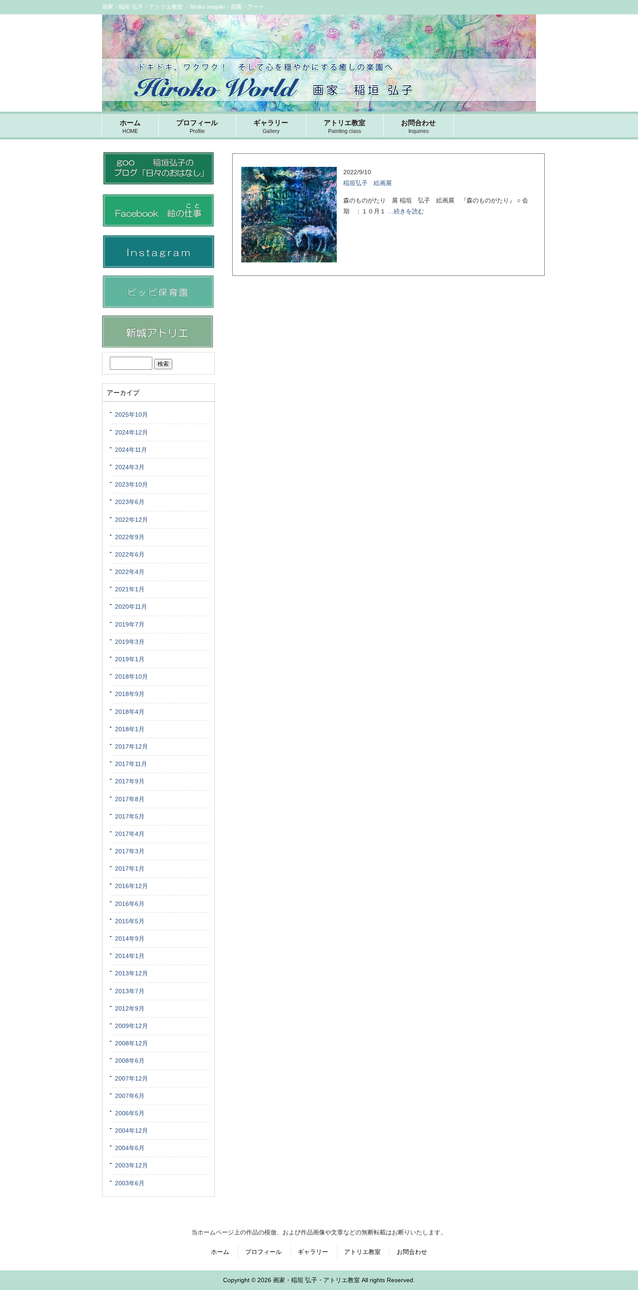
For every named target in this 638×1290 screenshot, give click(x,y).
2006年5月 (130, 1113)
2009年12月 (131, 1025)
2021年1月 (130, 589)
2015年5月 (130, 921)
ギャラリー (313, 1251)
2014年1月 (130, 955)
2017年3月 (130, 851)
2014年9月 (130, 938)
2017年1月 (130, 868)
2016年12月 (131, 885)
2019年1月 (130, 659)
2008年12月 (131, 1043)
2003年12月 (131, 1165)
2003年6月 (130, 1183)
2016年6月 (130, 903)
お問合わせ (412, 1251)
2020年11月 (131, 606)
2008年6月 (130, 1060)
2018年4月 (130, 711)
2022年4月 (130, 571)
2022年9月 (130, 537)
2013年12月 (131, 973)
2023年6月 (130, 501)
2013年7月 (130, 991)
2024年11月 (131, 449)
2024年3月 (130, 467)
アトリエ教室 (362, 1251)
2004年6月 (130, 1147)
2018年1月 (130, 729)
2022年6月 (130, 554)
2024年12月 (131, 432)
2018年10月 (131, 676)
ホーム (220, 1251)
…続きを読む (406, 211)
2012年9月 (130, 1008)
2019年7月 (130, 624)
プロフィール (263, 1251)
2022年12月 (131, 519)
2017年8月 (130, 799)
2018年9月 (130, 693)
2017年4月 (130, 833)
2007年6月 (130, 1095)
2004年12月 (131, 1130)
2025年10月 (131, 414)
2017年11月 (131, 763)
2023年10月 (131, 484)
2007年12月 (131, 1078)
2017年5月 (130, 816)
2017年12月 (131, 746)
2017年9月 (130, 781)
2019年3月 (130, 641)
